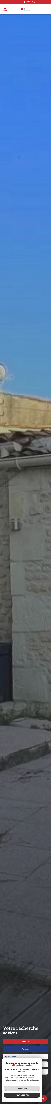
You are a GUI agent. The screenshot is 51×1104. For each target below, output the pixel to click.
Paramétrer (22, 1088)
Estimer (25, 1049)
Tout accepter (22, 1095)
